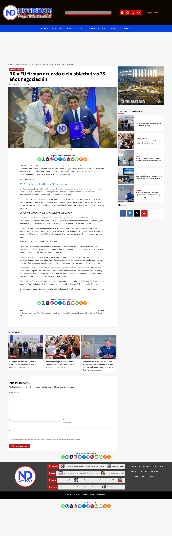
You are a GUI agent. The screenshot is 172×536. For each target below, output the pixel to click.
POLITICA (101, 29)
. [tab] (142, 111)
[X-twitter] (132, 12)
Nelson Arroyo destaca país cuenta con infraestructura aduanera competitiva (148, 160)
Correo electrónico (67, 421)
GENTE (80, 29)
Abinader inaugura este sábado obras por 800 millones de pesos (60, 363)
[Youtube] (138, 12)
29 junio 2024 (23, 84)
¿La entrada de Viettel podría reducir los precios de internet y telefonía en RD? (149, 177)
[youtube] (144, 213)
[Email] (73, 159)
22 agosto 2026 (22, 367)
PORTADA (44, 29)
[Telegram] (64, 159)
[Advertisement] (86, 47)
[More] (85, 159)
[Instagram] (127, 12)
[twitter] (137, 213)
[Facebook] (122, 12)
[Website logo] (31, 12)
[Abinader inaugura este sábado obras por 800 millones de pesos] (62, 347)
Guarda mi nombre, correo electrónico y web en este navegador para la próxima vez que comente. (46, 439)
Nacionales (13, 69)
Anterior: (40, 313)
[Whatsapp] (39, 159)
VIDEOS (126, 29)
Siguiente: (84, 311)
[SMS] (77, 159)
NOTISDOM (14, 84)
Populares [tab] (135, 111)
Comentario (14, 392)
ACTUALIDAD (56, 29)
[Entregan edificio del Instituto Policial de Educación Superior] (25, 347)
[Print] (81, 159)
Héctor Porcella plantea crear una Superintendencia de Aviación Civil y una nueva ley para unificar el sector (98, 364)
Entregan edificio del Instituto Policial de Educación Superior (22, 363)
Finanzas (138, 156)
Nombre (12, 420)
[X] (47, 159)
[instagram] (130, 213)
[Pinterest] (68, 159)
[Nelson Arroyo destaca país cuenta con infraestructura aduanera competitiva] (126, 158)
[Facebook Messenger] (56, 159)
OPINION (91, 29)
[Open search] (66, 12)
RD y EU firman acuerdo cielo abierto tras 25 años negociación (43, 184)
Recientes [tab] (123, 111)
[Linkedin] (60, 159)
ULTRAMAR (114, 29)
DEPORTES (70, 29)
